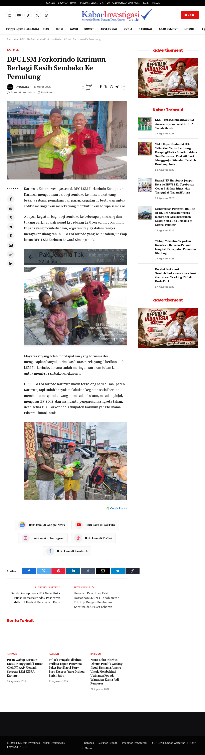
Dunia (128, 29)
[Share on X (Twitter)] (106, 87)
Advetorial (108, 29)
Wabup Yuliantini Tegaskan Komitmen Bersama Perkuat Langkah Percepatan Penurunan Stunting (176, 247)
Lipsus (189, 29)
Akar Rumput (168, 29)
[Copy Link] (11, 254)
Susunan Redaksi (67, 2)
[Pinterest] (11, 236)
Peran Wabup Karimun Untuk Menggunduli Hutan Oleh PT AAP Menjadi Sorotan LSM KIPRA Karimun (25, 667)
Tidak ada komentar (22, 92)
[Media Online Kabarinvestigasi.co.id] (117, 15)
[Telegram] (11, 226)
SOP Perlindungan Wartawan (123, 2)
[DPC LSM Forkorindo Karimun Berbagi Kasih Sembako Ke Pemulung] (67, 140)
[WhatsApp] (11, 208)
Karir (146, 2)
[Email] (11, 245)
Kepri (59, 29)
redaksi (24, 87)
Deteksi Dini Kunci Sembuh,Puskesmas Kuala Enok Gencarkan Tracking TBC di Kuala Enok (175, 275)
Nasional (145, 29)
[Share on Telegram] (117, 87)
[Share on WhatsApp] (111, 87)
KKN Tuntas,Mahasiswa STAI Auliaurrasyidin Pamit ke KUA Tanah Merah (174, 124)
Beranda (50, 2)
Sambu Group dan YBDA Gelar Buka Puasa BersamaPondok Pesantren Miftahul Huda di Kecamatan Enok (35, 597)
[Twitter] (11, 217)
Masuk (156, 2)
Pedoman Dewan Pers (92, 2)
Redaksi (190, 15)
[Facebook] (11, 199)
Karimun (13, 50)
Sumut (89, 29)
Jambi (73, 29)
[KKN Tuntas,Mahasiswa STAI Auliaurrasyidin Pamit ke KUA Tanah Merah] (145, 124)
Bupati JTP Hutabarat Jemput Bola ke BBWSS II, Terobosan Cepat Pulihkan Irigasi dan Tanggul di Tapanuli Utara (174, 186)
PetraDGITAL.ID (17, 747)
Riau (46, 29)
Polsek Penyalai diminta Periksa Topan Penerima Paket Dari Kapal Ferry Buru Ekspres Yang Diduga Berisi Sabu (66, 667)
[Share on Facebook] (100, 87)
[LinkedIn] (11, 263)
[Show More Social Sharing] (124, 87)
